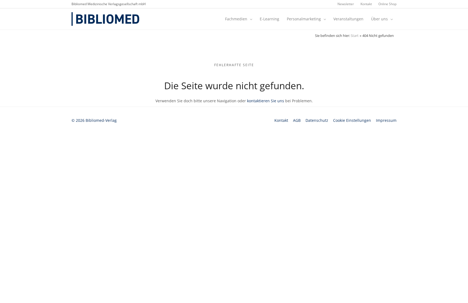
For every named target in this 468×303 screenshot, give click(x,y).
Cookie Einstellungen (352, 120)
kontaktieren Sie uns (265, 100)
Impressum (386, 120)
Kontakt (281, 120)
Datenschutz (317, 120)
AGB (297, 120)
